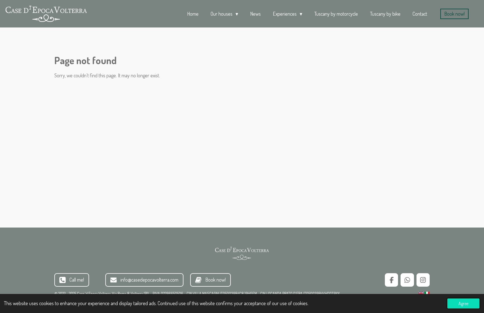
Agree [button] (463, 303)
